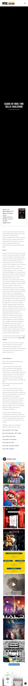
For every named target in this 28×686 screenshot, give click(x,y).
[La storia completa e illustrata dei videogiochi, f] (14, 651)
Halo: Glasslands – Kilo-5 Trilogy (10, 430)
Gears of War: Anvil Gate (8, 442)
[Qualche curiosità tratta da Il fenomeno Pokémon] (14, 562)
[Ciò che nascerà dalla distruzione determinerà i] (14, 607)
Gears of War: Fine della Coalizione (10, 445)
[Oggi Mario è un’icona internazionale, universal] (14, 473)
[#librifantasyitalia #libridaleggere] (14, 517)
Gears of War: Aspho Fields (8, 436)
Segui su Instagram (15, 664)
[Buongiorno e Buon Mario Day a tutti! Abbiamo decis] (14, 495)
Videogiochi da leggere (14, 109)
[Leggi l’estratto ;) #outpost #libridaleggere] (14, 584)
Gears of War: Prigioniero (8, 449)
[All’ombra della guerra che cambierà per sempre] (14, 629)
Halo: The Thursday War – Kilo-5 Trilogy (11, 433)
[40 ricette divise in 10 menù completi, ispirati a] (14, 540)
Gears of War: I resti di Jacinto (9, 439)
